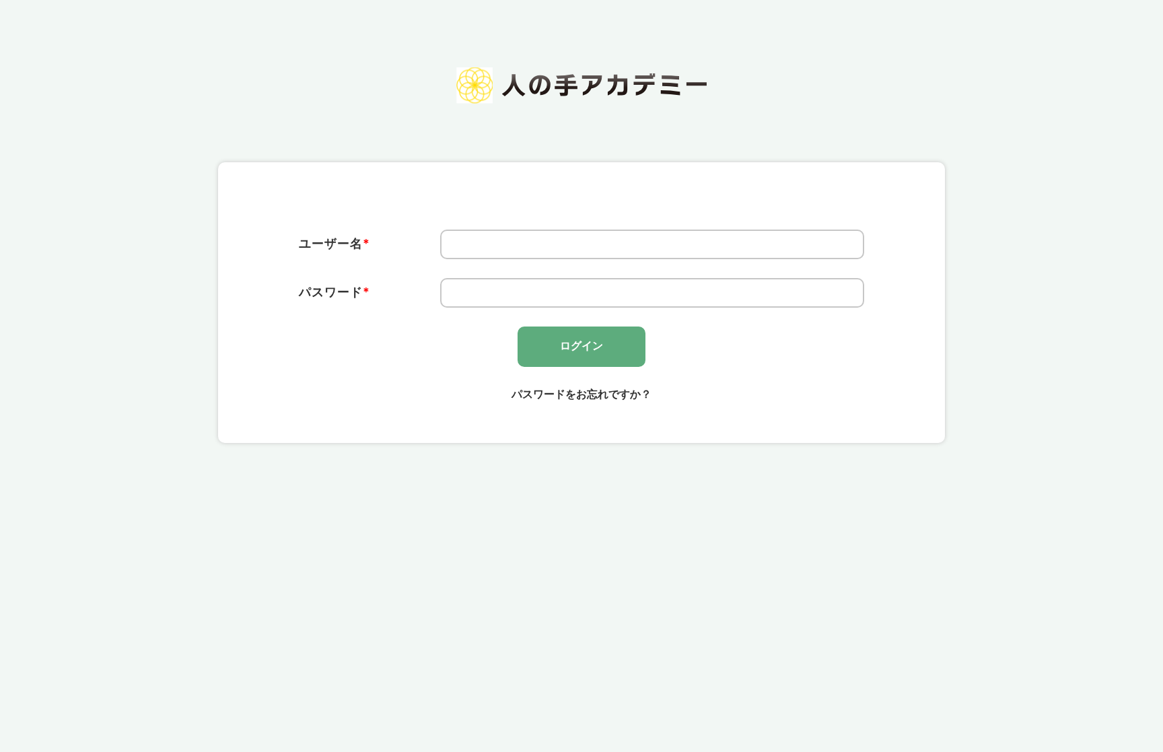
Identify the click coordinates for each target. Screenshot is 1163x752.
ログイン (581, 345)
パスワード (334, 292)
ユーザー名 (334, 243)
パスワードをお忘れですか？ (581, 394)
